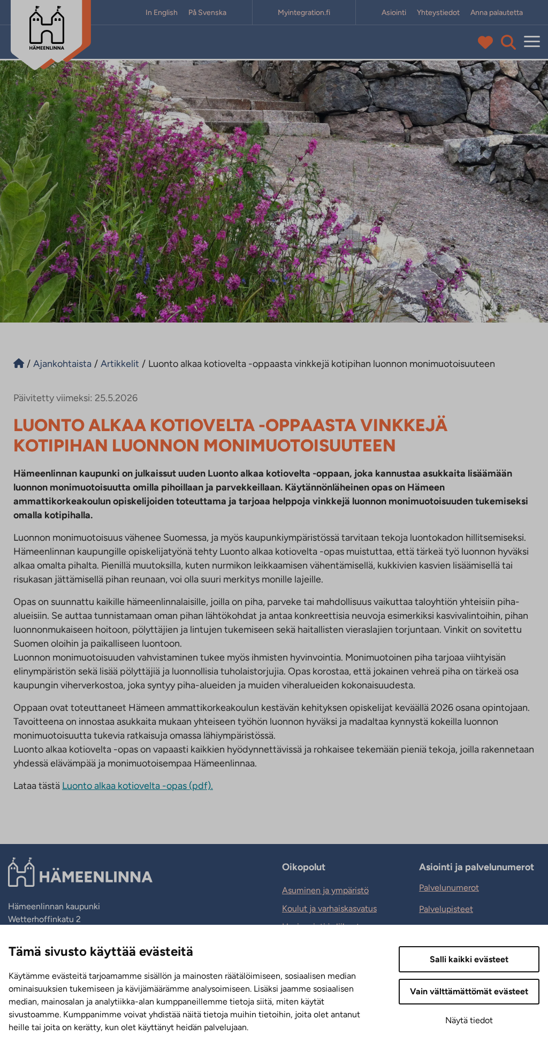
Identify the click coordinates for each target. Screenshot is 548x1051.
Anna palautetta (496, 12)
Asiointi (394, 12)
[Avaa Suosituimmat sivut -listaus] (488, 42)
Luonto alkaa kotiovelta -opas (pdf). (137, 786)
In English (162, 12)
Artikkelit (120, 364)
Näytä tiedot (469, 1020)
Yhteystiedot (438, 12)
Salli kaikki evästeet (469, 959)
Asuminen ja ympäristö (325, 890)
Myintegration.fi (304, 12)
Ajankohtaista (62, 364)
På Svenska (207, 12)
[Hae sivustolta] (508, 42)
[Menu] (532, 42)
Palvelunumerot (449, 888)
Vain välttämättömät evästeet (469, 991)
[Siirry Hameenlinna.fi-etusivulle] (18, 364)
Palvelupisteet (446, 909)
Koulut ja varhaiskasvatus (329, 908)
